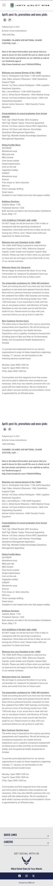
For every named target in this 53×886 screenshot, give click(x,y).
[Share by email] (9, 19)
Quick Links (10, 835)
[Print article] (4, 19)
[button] (4, 5)
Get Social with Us (26, 853)
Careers (8, 842)
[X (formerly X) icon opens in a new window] (33, 876)
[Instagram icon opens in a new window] (26, 876)
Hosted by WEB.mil (26, 883)
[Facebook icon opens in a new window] (19, 876)
